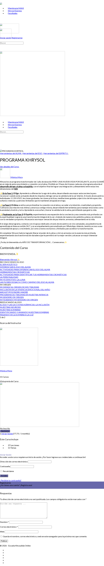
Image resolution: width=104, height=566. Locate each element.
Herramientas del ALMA (11, 153)
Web (2, 531)
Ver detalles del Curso (9, 166)
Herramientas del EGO (32, 153)
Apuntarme (5, 431)
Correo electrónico (9, 527)
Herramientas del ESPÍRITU (55, 153)
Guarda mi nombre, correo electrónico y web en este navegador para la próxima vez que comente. (45, 536)
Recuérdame (8, 471)
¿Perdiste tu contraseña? (10, 480)
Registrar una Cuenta (9, 487)
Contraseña (5, 466)
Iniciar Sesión (7, 433)
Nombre (4, 522)
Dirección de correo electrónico (14, 461)
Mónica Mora (6, 371)
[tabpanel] (52, 211)
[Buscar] (1, 40)
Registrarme (17, 38)
